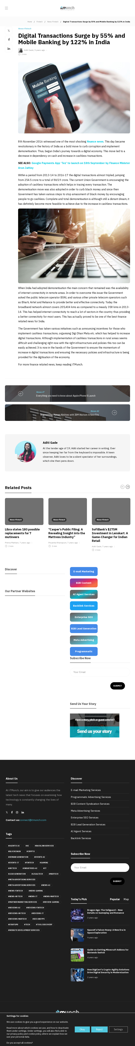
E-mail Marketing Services (86, 790)
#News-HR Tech (15, 896)
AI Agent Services (81, 831)
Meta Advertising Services (85, 810)
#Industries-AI (30, 868)
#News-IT (32, 896)
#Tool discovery (44, 925)
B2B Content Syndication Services (90, 803)
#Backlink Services (44, 846)
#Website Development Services (24, 930)
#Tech (27, 925)
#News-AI (45, 885)
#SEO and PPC (38, 919)
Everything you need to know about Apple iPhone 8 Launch (65, 395)
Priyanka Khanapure (57, 542)
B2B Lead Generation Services (88, 824)
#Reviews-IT (37, 913)
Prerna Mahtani (12, 542)
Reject (99, 1029)
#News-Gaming (36, 891)
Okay (82, 1029)
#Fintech (29, 863)
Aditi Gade (28, 50)
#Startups (13, 925)
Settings (118, 1029)
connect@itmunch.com (33, 820)
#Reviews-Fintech (35, 908)
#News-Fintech (15, 891)
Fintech (40, 22)
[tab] (115, 900)
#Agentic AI (14, 846)
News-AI (95, 411)
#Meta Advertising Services (21, 880)
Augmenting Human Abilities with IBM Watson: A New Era (69, 414)
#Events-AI (39, 857)
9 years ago (39, 50)
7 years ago (25, 542)
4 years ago (92, 957)
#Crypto (31, 851)
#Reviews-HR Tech (17, 913)
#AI (27, 846)
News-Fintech (52, 22)
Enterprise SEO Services (84, 817)
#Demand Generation (18, 857)
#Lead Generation (17, 874)
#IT (44, 868)
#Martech (53, 874)
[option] (24, 523)
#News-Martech (51, 896)
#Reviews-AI (14, 908)
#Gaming (44, 863)
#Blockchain (14, 851)
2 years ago (92, 917)
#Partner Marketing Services (22, 902)
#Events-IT (13, 863)
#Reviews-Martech (17, 919)
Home (29, 22)
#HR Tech (12, 868)
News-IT (40, 392)
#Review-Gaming (51, 902)
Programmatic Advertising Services (91, 797)
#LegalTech (37, 874)
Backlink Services (81, 838)
